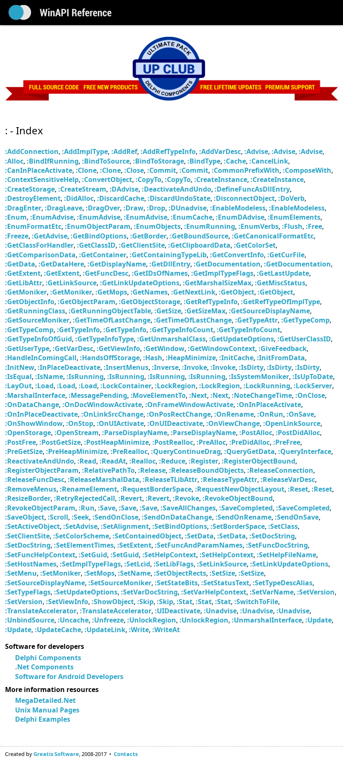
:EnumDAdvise (240, 217)
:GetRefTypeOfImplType (280, 301)
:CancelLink (268, 161)
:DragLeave (63, 208)
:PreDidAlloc (249, 442)
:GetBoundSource (199, 236)
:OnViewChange (233, 423)
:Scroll (58, 517)
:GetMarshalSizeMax (217, 282)
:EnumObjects (157, 226)
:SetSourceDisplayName (45, 582)
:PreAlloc (211, 442)
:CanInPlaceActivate (38, 170)
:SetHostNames (30, 564)
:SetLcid (137, 564)
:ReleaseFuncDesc (34, 479)
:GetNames (149, 292)
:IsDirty (251, 367)
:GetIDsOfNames (160, 273)
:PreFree (286, 442)
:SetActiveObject (32, 526)
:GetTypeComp (305, 320)
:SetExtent (134, 545)
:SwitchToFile (256, 601)
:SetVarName (272, 592)
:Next (198, 395)
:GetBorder (148, 236)
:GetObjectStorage (149, 301)
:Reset (298, 489)
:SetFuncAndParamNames (199, 545)
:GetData (20, 264)
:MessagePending (98, 395)
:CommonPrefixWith (245, 170)
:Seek (80, 517)
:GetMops (111, 292)
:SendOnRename (243, 517)
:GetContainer (102, 254)
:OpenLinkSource (291, 423)
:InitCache (236, 357)
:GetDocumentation (227, 264)
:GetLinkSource (71, 282)
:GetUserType (27, 348)
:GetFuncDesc (105, 273)
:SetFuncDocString (277, 545)
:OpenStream (76, 432)
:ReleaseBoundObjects (206, 470)
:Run (87, 507)
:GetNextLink (193, 292)
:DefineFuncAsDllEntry (252, 189)
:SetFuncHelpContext (40, 554)
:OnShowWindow (34, 423)
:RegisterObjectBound (258, 461)
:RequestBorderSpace (156, 489)
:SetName (134, 573)
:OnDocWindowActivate (102, 404)
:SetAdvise (80, 526)
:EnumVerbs (258, 226)
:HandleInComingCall (41, 357)
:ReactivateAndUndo (39, 461)
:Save (106, 507)
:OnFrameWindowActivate (189, 404)
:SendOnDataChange (177, 517)
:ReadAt (113, 461)
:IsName (49, 376)
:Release (152, 470)
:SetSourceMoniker (119, 582)
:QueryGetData (249, 451)
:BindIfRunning (53, 161)
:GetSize (167, 310)
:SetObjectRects (180, 573)
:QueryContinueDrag (186, 451)
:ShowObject (113, 601)
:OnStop (79, 423)
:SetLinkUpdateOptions (289, 564)
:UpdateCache (58, 629)
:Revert (130, 498)
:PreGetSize (24, 451)
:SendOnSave (297, 517)
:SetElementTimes (84, 545)
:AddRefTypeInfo (168, 151)
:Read (86, 461)
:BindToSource (106, 161)
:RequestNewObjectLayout (239, 489)
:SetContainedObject (147, 536)
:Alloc (14, 161)
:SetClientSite (27, 536)
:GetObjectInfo (29, 301)
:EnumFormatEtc (33, 226)
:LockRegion (175, 385)
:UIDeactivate (177, 610)
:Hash (152, 357)
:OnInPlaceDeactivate (41, 414)
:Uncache (73, 620)
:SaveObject (24, 517)
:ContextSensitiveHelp (42, 179)
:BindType (203, 161)
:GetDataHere (61, 264)
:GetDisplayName (116, 264)
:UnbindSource (29, 620)
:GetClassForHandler (39, 245)
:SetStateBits (176, 582)
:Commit (161, 170)
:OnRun (270, 414)
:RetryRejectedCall (84, 498)
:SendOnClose (115, 517)
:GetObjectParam (86, 301)
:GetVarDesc (73, 348)
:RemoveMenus (30, 489)
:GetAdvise (49, 236)
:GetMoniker (26, 292)
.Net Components (44, 666)
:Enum (16, 217)
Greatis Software (56, 754)
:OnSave (300, 414)
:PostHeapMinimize (116, 442)
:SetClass (283, 526)
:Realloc (142, 461)
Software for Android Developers (69, 676)
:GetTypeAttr (256, 320)
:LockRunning (266, 385)
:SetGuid (93, 554)
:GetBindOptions (99, 236)
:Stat (184, 601)
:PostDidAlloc (298, 432)
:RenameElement (88, 489)
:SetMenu (21, 573)
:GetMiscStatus (280, 282)
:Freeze (16, 236)
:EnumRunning (209, 226)
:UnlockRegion (151, 620)
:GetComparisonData (40, 254)
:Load (44, 385)
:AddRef (124, 151)
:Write (139, 629)
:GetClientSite (142, 245)
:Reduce (172, 461)
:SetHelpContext (169, 554)
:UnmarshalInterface (267, 620)
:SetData (199, 536)
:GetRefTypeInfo (211, 301)
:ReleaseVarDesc (288, 479)
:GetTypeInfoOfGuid (38, 338)
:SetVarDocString (149, 592)
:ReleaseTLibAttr (170, 479)
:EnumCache (191, 217)
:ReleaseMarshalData (103, 479)
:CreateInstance (220, 179)
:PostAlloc (255, 432)
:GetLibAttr (23, 282)
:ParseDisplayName (134, 432)
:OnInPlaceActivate (269, 404)
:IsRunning (85, 376)
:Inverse (165, 367)
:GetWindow (163, 348)
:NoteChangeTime (262, 395)
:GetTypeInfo (78, 329)
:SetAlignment (125, 526)
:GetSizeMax (204, 310)
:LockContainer (125, 385)
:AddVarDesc (220, 151)
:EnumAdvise (52, 217)
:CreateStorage (30, 189)
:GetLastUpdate (283, 273)
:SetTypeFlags (28, 592)
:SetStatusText (225, 582)
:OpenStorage (28, 432)
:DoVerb (291, 198)
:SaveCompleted (246, 507)
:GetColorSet (255, 245)
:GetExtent (23, 273)
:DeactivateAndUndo (176, 189)
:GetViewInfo (118, 348)
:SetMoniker (60, 573)
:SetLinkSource (222, 564)
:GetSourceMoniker (37, 320)
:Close (134, 170)
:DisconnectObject (244, 198)
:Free (314, 226)
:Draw (133, 208)
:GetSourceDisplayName (269, 310)
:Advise (256, 151)
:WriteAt (166, 629)
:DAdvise (124, 189)
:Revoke (186, 498)
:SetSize (222, 573)
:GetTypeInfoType (104, 338)
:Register (203, 461)
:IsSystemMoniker (259, 376)
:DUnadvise (188, 208)
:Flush (292, 226)
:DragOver (103, 208)
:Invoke (194, 367)
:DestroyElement (33, 198)
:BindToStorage (158, 161)
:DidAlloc (79, 198)
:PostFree (20, 442)
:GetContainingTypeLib (168, 254)
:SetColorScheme (81, 536)
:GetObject (236, 292)
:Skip (145, 601)
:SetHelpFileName (286, 554)
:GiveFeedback (283, 348)
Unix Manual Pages (47, 710)
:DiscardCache (120, 198)
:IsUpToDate (312, 376)
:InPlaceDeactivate (69, 367)
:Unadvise (220, 610)
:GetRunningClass (35, 310)
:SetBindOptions (179, 526)
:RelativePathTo (108, 470)
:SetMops (99, 573)
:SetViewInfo (67, 601)
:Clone (86, 170)
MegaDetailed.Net (45, 700)
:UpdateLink (104, 629)
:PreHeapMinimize (76, 451)
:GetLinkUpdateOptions (139, 282)
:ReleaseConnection (280, 470)
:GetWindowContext (221, 348)
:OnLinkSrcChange (112, 414)
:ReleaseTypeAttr (229, 479)
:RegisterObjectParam (42, 470)
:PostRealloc (172, 442)
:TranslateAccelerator (41, 610)
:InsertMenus (126, 367)
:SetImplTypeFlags (90, 564)
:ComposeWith (307, 170)
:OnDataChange (32, 404)
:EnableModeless (238, 208)
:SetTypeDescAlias (282, 582)
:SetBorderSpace (237, 526)
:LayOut (18, 385)
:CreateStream (82, 189)
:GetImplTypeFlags (222, 273)
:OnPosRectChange (179, 414)
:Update (318, 620)
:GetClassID (96, 245)
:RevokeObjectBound (237, 498)
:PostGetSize (60, 442)
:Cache (235, 161)
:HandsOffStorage (110, 357)
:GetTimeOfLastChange (112, 320)
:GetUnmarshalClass (171, 338)
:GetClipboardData (199, 245)
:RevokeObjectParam (40, 507)
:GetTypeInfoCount (181, 329)
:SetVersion (316, 592)
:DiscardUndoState (179, 198)
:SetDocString (272, 536)
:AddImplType (85, 151)
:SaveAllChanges (188, 507)
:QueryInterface (304, 451)
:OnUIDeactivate (175, 423)
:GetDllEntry (169, 264)
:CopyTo (148, 179)
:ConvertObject (107, 179)
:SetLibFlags (174, 564)
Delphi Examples (42, 719)
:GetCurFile (286, 254)
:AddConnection (32, 151)
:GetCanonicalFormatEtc (273, 236)
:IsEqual (18, 376)
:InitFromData (281, 357)
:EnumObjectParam (98, 226)
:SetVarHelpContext (213, 592)
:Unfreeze (108, 620)
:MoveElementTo (158, 395)
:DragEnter (23, 208)
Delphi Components (48, 657)
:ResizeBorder (28, 498)
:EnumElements (294, 217)
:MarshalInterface (35, 395)
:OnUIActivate (120, 423)
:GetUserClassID (304, 338)
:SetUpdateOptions (86, 592)
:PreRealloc (129, 451)
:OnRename (234, 414)
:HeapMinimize (191, 357)
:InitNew (19, 367)
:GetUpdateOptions (241, 338)
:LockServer (313, 385)
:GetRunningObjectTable (110, 310)
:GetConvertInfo (237, 254)
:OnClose (310, 395)
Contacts (126, 754)
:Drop (156, 208)
